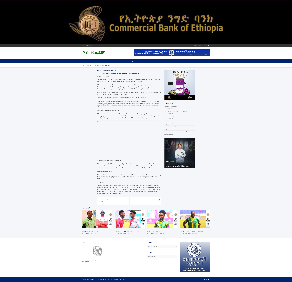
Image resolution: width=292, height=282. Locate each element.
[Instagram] (204, 45)
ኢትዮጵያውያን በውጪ (119, 61)
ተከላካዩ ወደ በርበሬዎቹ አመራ (170, 117)
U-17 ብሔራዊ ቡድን (101, 70)
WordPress (122, 279)
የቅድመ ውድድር (140, 61)
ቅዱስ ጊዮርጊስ (121, 230)
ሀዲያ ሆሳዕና (117, 230)
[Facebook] (202, 45)
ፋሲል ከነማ (89, 230)
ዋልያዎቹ (110, 61)
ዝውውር (103, 61)
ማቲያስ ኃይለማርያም (160, 233)
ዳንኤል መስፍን (93, 233)
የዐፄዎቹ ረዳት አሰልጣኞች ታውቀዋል (171, 106)
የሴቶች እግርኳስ (130, 61)
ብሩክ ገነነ (107, 76)
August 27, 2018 (100, 76)
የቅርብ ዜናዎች (86, 208)
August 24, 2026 (85, 233)
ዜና (89, 61)
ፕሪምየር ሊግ (95, 61)
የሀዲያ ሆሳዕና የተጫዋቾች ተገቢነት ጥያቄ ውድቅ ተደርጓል (176, 111)
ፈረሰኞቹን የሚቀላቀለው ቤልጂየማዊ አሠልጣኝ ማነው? (175, 132)
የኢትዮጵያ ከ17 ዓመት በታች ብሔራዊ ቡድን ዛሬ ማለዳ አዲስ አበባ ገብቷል (114, 200)
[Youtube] (209, 45)
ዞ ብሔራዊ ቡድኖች (112, 70)
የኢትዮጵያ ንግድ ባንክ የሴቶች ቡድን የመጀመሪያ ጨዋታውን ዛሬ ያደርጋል (178, 127)
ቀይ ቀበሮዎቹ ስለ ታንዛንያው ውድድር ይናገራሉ (148, 200)
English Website (197, 45)
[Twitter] (206, 45)
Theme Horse (106, 279)
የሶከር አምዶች (149, 61)
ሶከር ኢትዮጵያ (93, 279)
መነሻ (85, 61)
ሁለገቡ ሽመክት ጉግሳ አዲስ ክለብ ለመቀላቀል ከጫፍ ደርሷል (176, 122)
